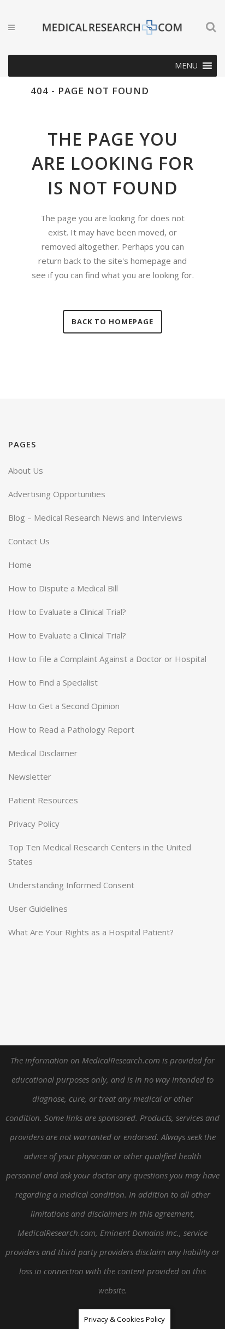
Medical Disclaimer (43, 752)
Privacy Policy (34, 823)
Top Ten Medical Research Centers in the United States (99, 854)
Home (20, 564)
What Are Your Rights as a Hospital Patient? (91, 932)
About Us (25, 470)
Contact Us (29, 541)
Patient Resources (43, 800)
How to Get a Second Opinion (64, 705)
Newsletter (29, 776)
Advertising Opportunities (56, 493)
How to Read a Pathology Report (71, 729)
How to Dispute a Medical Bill (63, 588)
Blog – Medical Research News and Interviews (95, 517)
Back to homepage (112, 321)
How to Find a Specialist (53, 682)
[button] (186, 66)
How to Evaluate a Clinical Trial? (67, 611)
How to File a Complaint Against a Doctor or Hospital (107, 658)
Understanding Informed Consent (71, 884)
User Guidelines (38, 908)
